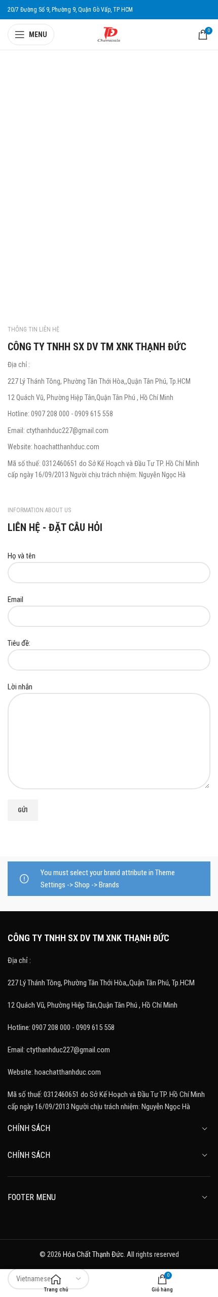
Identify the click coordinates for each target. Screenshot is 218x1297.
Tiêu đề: (19, 643)
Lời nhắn (20, 686)
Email (15, 599)
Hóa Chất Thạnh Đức (93, 1254)
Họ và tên (21, 555)
